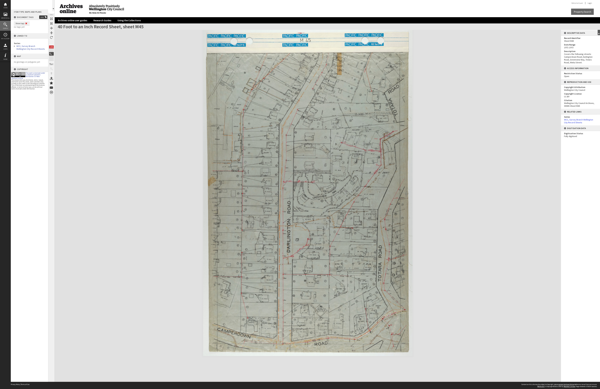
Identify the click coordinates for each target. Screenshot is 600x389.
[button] (51, 54)
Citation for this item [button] (51, 92)
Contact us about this (51, 87)
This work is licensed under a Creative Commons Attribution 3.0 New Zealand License (28, 75)
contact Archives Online (566, 384)
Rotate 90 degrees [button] (51, 37)
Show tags (20, 23)
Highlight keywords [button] (51, 73)
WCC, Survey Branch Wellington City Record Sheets (30, 47)
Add (42, 17)
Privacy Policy (15, 384)
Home (5, 8)
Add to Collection (51, 83)
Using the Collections (129, 20)
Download (51, 78)
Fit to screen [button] (51, 23)
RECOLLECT (541, 386)
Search (5, 28)
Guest (581, 3)
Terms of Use (25, 384)
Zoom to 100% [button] (51, 42)
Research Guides (102, 20)
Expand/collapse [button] (599, 32)
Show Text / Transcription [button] (51, 64)
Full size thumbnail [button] (51, 18)
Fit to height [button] (51, 32)
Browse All (5, 18)
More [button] (5, 59)
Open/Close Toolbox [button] (53, 5)
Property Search (582, 11)
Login (5, 49)
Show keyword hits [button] (51, 69)
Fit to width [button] (51, 28)
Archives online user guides (72, 20)
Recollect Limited (569, 386)
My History (5, 39)
